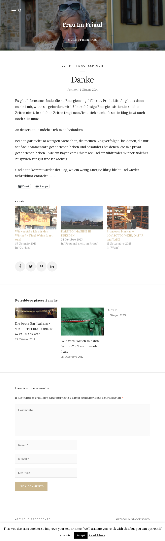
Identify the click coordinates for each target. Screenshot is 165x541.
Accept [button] (80, 535)
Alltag (112, 310)
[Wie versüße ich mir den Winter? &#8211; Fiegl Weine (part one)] (36, 218)
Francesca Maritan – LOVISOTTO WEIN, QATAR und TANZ (125, 235)
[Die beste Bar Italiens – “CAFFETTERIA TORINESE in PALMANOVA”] (36, 313)
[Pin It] (41, 266)
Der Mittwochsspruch (82, 65)
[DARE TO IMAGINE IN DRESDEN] (82, 218)
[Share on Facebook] (20, 266)
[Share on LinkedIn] (52, 266)
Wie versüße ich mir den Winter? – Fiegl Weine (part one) (34, 235)
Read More (96, 535)
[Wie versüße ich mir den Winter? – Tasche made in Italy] (82, 322)
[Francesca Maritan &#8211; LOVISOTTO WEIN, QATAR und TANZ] (127, 218)
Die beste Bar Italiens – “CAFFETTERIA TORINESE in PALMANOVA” (35, 328)
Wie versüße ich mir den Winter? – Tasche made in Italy (81, 346)
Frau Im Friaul (82, 24)
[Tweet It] (31, 266)
